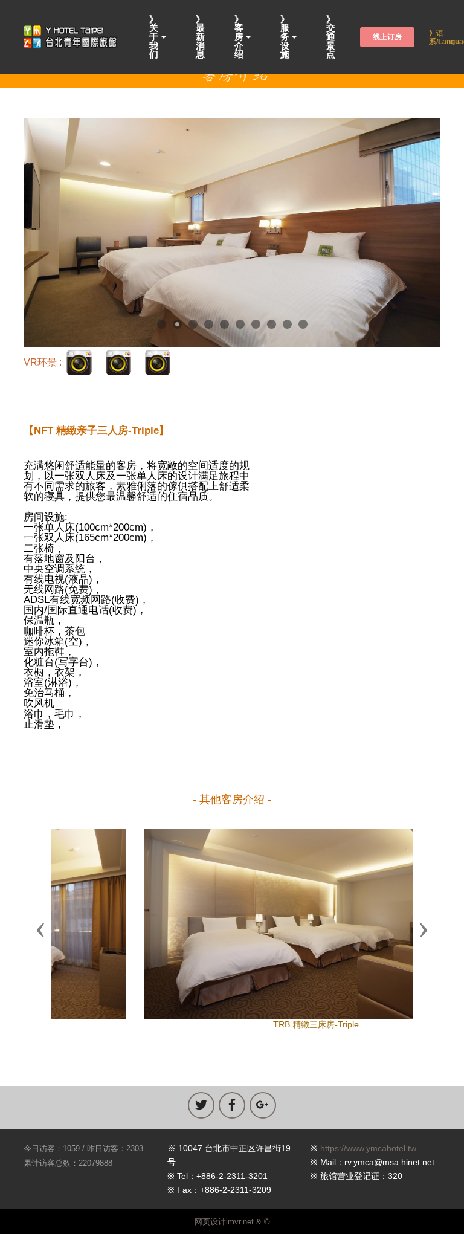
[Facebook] (232, 1105)
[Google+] (263, 1105)
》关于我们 (153, 37)
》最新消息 (200, 37)
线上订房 (387, 37)
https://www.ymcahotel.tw (368, 1148)
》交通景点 (330, 37)
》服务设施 (284, 37)
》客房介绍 (238, 37)
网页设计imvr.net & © (232, 1221)
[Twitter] (201, 1105)
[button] (40, 929)
